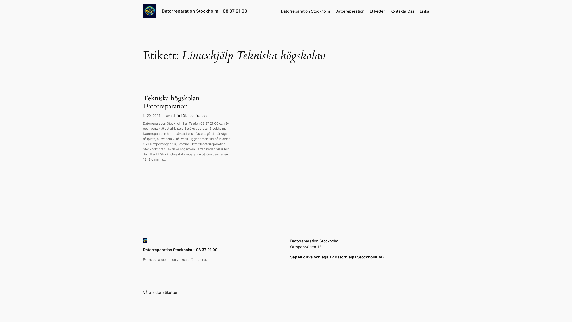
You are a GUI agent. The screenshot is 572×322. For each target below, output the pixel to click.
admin (175, 115)
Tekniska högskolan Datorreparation (171, 102)
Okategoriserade (195, 115)
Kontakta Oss (402, 11)
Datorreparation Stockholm (305, 11)
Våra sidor (152, 292)
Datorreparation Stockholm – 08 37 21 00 (204, 11)
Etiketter (377, 11)
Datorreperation (349, 11)
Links (424, 11)
